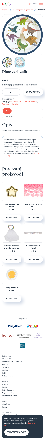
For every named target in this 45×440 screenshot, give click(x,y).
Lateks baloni (7, 356)
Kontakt (5, 387)
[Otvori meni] (41, 4)
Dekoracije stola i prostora (22, 10)
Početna (5, 10)
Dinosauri (34, 102)
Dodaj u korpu (33, 92)
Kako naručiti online (9, 396)
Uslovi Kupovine (8, 390)
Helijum (5, 373)
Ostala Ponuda (7, 376)
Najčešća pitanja (8, 393)
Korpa (4, 407)
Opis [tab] (7, 111)
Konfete (5, 370)
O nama (5, 384)
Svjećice (5, 367)
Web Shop (6, 404)
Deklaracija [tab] (9, 116)
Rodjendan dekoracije (10, 104)
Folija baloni (6, 359)
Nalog (4, 401)
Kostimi (5, 364)
